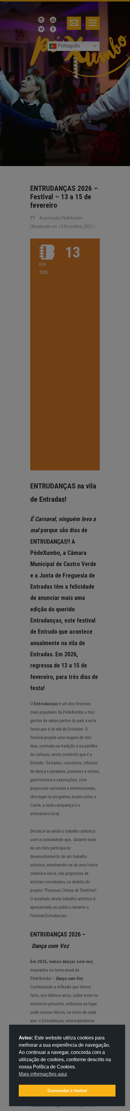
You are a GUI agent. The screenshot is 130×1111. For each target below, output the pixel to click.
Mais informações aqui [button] (43, 1074)
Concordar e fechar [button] (67, 1090)
